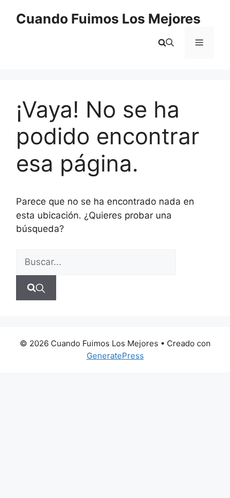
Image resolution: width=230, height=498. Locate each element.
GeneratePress (115, 356)
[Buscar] (36, 288)
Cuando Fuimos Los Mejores (108, 19)
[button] (166, 43)
